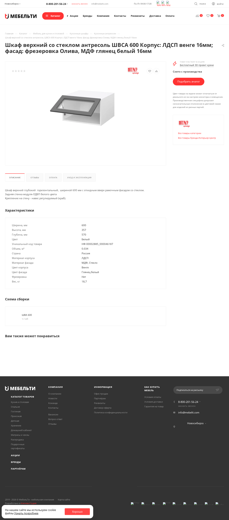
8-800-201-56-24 (188, 402)
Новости (52, 398)
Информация (103, 386)
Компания (55, 386)
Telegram (110, 486)
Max (127, 486)
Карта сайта (64, 499)
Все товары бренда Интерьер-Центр (197, 137)
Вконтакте (101, 486)
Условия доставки (153, 401)
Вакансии (53, 414)
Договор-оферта (102, 407)
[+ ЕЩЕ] (180, 16)
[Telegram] (159, 3)
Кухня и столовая (20, 402)
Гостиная (15, 411)
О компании (54, 393)
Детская (15, 420)
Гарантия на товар (154, 406)
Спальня (15, 406)
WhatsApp (118, 486)
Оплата (53, 177)
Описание (14, 177)
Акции (15, 455)
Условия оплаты (152, 397)
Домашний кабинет (21, 430)
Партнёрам (18, 468)
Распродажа (17, 439)
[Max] (168, 3)
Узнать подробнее (26, 513)
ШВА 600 (27, 314)
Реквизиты (99, 403)
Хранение (16, 425)
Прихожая (16, 416)
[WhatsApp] (163, 3)
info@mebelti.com (99, 3)
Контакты (53, 407)
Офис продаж (101, 393)
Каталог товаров (22, 396)
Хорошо (77, 511)
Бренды (16, 462)
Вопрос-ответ (55, 419)
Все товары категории (189, 133)
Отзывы (35, 177)
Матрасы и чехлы (20, 434)
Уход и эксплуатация (79, 177)
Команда (53, 403)
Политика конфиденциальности (110, 412)
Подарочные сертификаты (18, 446)
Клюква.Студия (28, 503)
